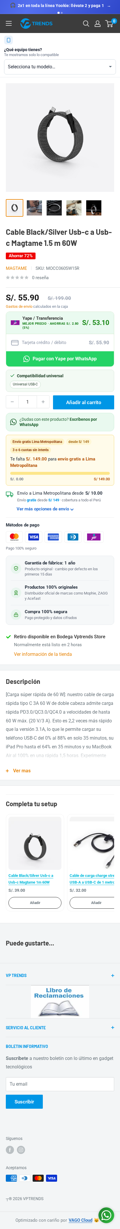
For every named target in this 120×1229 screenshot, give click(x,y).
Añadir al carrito (83, 402)
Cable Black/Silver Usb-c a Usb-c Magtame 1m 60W (30, 878)
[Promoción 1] (58, 13)
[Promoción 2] (62, 13)
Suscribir (24, 1102)
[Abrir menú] (9, 23)
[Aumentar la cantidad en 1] (43, 402)
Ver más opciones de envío (43, 509)
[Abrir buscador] (86, 23)
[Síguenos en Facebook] (10, 1150)
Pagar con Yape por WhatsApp (65, 358)
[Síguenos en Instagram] (21, 1150)
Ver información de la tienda (43, 654)
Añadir (35, 903)
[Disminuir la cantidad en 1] (12, 402)
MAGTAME (16, 268)
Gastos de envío (19, 306)
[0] (109, 23)
